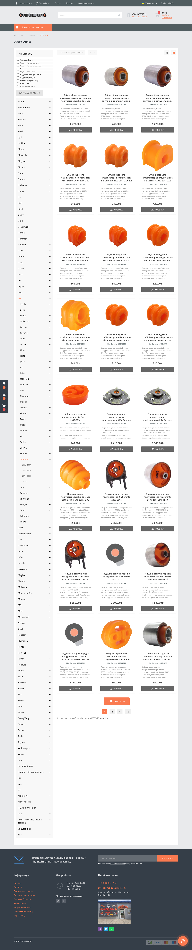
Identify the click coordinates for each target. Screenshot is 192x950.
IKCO (20, 250)
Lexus (21, 551)
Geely (21, 214)
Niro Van (24, 396)
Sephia (23, 447)
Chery (21, 149)
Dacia (21, 173)
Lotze (22, 373)
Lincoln (21, 563)
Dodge (21, 191)
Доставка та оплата (86, 3)
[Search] (119, 15)
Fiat (20, 202)
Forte (22, 355)
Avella (23, 304)
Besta (23, 309)
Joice (22, 361)
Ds (19, 196)
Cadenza (24, 321)
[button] (4, 407)
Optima (23, 407)
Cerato (23, 344)
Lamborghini (24, 533)
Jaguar (21, 286)
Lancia (21, 539)
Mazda (21, 581)
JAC (19, 280)
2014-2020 (26, 476)
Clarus (23, 350)
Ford (20, 208)
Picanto (23, 413)
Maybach (22, 575)
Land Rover (23, 545)
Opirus (23, 401)
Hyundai (22, 244)
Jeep (20, 292)
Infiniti (21, 256)
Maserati (22, 569)
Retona (23, 430)
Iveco (20, 274)
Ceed (22, 338)
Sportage (24, 498)
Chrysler (22, 161)
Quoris (23, 424)
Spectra (24, 493)
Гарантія (69, 3)
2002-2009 (26, 465)
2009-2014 (26, 470)
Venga (23, 521)
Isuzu (20, 262)
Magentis (24, 378)
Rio (21, 436)
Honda (21, 232)
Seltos (23, 442)
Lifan (20, 557)
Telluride (24, 516)
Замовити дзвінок (139, 16)
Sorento (32, 35)
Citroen (21, 167)
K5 (21, 367)
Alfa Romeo (24, 107)
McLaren (22, 587)
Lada (20, 527)
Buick (21, 131)
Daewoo (22, 179)
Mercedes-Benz (25, 593)
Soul (22, 487)
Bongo (23, 315)
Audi (20, 113)
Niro (22, 390)
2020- (24, 481)
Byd (20, 137)
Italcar (21, 268)
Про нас (58, 3)
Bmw (20, 125)
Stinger (23, 504)
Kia (22, 35)
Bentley (22, 119)
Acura (21, 101)
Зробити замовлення (167, 16)
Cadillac (22, 143)
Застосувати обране (29, 92)
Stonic (23, 510)
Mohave (24, 384)
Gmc (20, 220)
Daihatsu (22, 185)
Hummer (22, 238)
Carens (23, 327)
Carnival (24, 332)
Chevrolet (23, 155)
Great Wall (23, 226)
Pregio (23, 419)
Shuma (23, 453)
